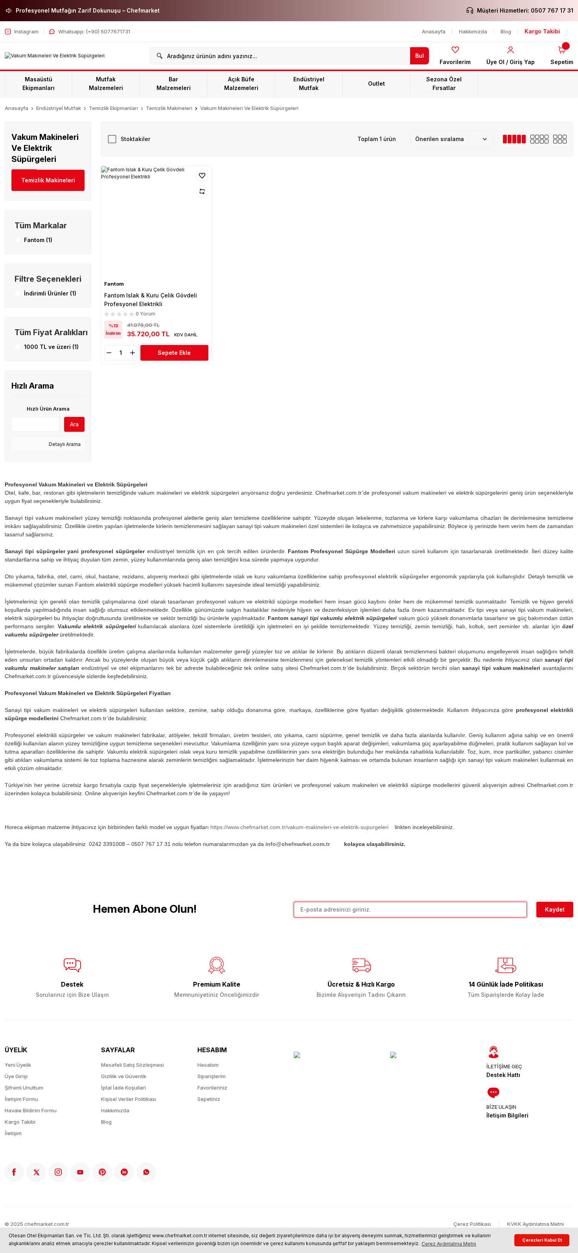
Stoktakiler (135, 139)
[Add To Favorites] (202, 175)
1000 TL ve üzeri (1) (51, 346)
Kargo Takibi (20, 1122)
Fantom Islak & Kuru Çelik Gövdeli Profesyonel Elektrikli (150, 299)
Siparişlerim (211, 1076)
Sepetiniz (208, 1099)
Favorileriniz (212, 1087)
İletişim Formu (21, 1099)
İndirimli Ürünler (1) (50, 293)
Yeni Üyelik (18, 1065)
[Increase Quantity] (133, 353)
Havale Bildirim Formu (31, 1110)
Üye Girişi (16, 1076)
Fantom (114, 284)
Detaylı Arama (64, 444)
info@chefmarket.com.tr (297, 844)
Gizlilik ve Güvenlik (123, 1076)
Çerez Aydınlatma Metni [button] (449, 1244)
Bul (419, 55)
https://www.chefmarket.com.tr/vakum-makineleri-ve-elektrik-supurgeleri (299, 827)
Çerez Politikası (472, 1224)
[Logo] (55, 56)
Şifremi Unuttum (24, 1087)
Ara (74, 424)
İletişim (13, 1133)
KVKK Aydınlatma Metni (535, 1224)
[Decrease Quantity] (108, 353)
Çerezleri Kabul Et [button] (542, 1240)
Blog (106, 1122)
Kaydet (555, 909)
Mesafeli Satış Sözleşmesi (132, 1065)
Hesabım (208, 1065)
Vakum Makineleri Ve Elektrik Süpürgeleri (249, 108)
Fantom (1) (38, 240)
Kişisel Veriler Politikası (128, 1099)
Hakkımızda (115, 1110)
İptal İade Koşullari (123, 1087)
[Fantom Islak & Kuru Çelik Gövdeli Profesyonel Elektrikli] (156, 221)
